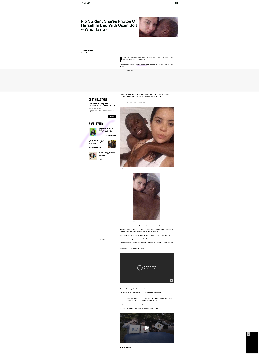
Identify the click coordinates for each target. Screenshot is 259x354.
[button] (147, 328)
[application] (147, 328)
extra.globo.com (142, 64)
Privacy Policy (91, 111)
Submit (112, 116)
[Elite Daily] (85, 3)
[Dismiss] (257, 333)
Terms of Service (110, 110)
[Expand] (248, 333)
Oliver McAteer (88, 50)
